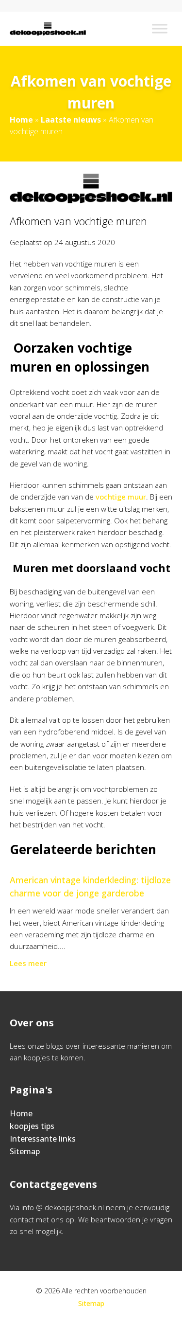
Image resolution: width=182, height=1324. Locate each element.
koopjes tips (32, 1126)
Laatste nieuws (71, 119)
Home (21, 119)
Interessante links (43, 1138)
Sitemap (25, 1151)
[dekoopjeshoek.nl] (48, 28)
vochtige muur (121, 496)
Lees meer (28, 963)
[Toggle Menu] (159, 28)
